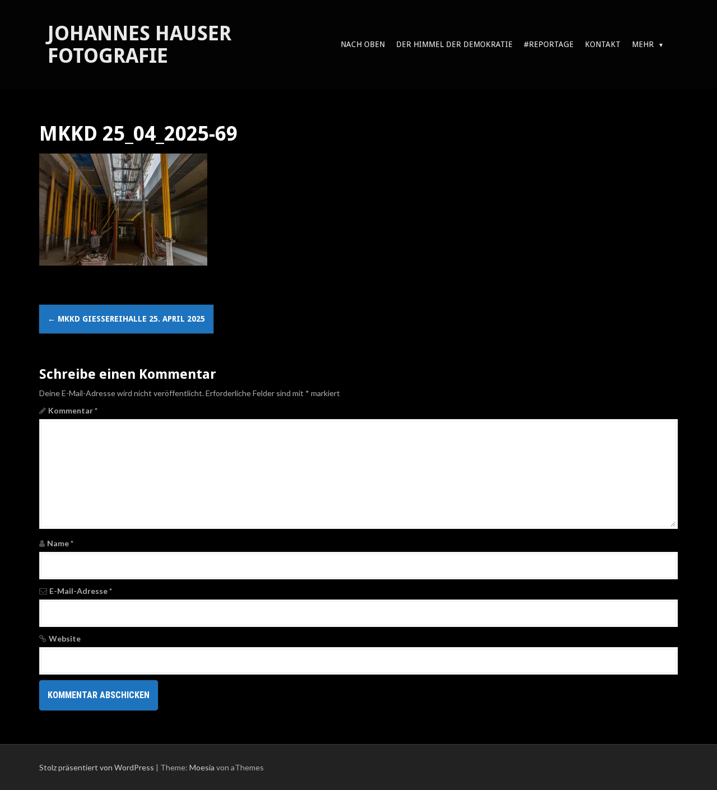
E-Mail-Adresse (80, 591)
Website (65, 638)
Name (60, 543)
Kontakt (603, 44)
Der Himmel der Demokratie (454, 44)
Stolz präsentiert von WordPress (96, 767)
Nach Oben (363, 44)
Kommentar (72, 410)
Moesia (202, 767)
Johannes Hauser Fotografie (139, 44)
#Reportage (549, 44)
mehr (643, 44)
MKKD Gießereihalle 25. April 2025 (126, 318)
